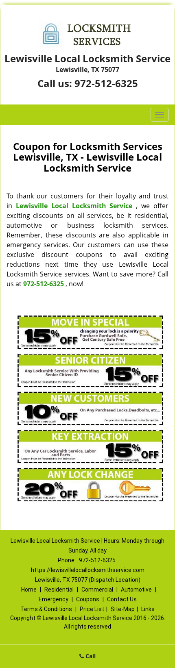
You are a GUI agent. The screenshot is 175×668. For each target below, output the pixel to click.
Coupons (87, 599)
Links (148, 609)
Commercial (97, 589)
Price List (92, 609)
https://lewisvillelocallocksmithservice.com (87, 570)
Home (29, 589)
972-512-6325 (106, 83)
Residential (59, 589)
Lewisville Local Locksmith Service (74, 205)
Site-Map (123, 609)
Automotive (136, 589)
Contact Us (122, 599)
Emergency (53, 599)
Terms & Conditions (46, 609)
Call (90, 656)
